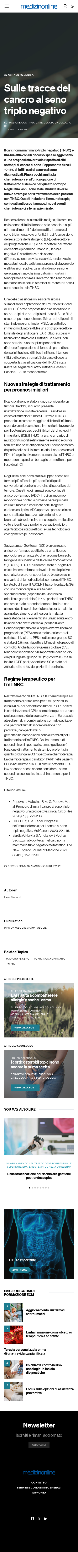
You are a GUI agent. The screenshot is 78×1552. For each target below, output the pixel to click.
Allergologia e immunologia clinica (36, 1007)
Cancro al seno (18, 958)
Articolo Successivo (18, 1046)
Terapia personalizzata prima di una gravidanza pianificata (25, 1351)
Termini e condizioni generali (39, 1487)
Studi (38, 1017)
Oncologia (62, 122)
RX (5, 126)
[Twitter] (39, 1518)
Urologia (49, 1078)
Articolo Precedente (19, 979)
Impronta (39, 1492)
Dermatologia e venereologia (32, 1074)
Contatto (39, 1482)
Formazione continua (19, 122)
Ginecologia (44, 122)
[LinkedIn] (46, 1518)
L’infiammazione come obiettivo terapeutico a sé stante (49, 1334)
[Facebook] (32, 1518)
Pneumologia (20, 1017)
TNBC (12, 963)
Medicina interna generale (30, 1014)
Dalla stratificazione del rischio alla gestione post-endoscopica (39, 1176)
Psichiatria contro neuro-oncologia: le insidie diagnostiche (44, 1368)
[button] (72, 6)
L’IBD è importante (22, 1260)
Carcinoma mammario (51, 958)
